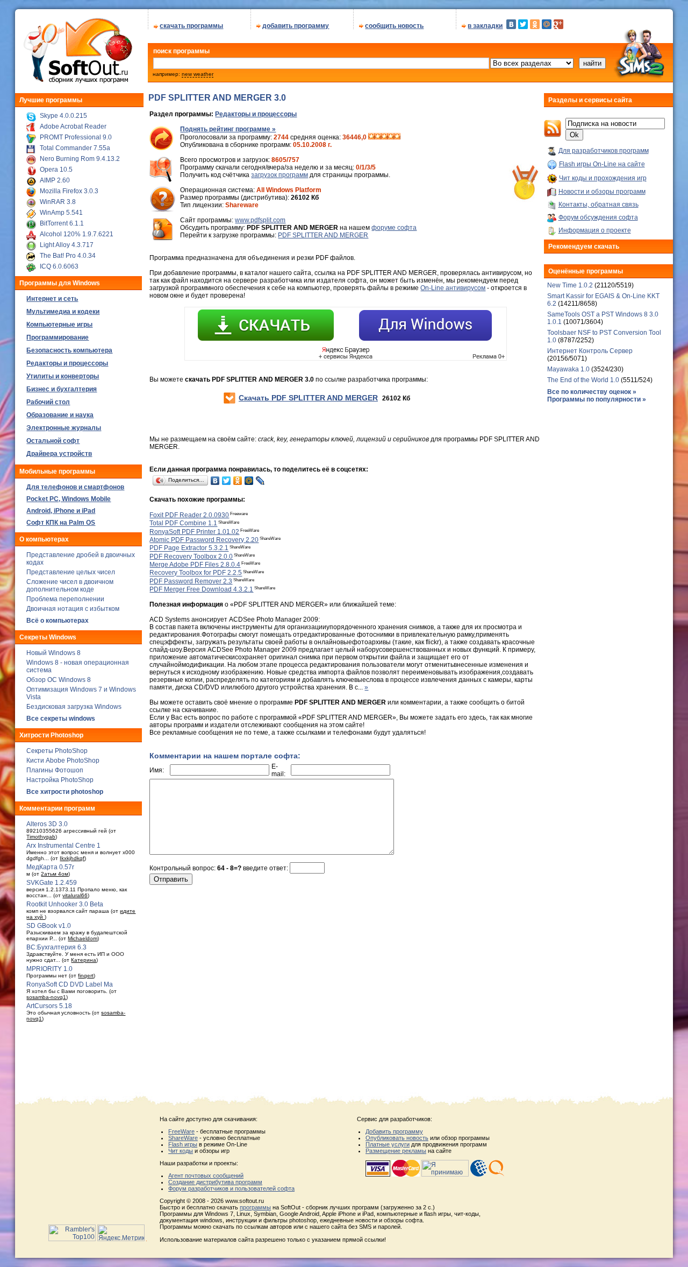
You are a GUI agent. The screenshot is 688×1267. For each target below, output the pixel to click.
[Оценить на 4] (391, 137)
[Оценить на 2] (378, 137)
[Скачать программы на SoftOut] (76, 83)
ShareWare (183, 1138)
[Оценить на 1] (371, 137)
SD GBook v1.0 (48, 926)
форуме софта (394, 227)
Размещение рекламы (396, 1151)
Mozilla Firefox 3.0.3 (69, 191)
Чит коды (180, 1151)
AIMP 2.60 (55, 180)
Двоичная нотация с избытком (72, 609)
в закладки (485, 26)
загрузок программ (279, 175)
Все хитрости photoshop (64, 792)
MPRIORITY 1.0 (49, 969)
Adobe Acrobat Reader (73, 126)
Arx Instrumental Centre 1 (63, 845)
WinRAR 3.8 (58, 202)
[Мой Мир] (546, 24)
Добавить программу (394, 1131)
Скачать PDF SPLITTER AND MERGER (308, 397)
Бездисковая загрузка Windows (73, 706)
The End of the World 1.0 (583, 380)
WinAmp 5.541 (61, 212)
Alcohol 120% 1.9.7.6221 (76, 234)
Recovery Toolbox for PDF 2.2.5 (195, 573)
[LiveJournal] (260, 481)
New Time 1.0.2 (570, 285)
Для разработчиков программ (603, 150)
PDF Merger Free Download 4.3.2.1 (201, 589)
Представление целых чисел (70, 572)
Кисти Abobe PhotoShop (62, 760)
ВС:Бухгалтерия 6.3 (56, 947)
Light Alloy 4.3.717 (67, 245)
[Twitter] (523, 24)
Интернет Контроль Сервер (590, 351)
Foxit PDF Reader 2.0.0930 (189, 515)
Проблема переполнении (65, 599)
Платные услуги (388, 1144)
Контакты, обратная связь (598, 204)
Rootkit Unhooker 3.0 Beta (64, 904)
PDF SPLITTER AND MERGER (323, 235)
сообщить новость (394, 26)
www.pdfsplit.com (260, 220)
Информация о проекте (594, 230)
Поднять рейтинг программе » (228, 129)
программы (255, 1207)
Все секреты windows (60, 718)
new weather (197, 74)
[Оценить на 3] (384, 137)
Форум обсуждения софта (598, 217)
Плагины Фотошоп (54, 770)
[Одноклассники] (535, 24)
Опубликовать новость (397, 1138)
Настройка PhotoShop (60, 780)
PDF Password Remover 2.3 (190, 581)
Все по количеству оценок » (591, 392)
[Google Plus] (558, 24)
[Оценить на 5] (397, 137)
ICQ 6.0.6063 (59, 266)
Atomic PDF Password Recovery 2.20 (204, 540)
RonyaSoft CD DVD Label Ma (69, 984)
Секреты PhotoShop (57, 751)
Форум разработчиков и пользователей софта (231, 1188)
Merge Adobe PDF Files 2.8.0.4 (194, 564)
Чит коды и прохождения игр (603, 178)
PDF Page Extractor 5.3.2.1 (188, 548)
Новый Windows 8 (53, 653)
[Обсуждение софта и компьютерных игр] (643, 79)
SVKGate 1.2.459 (51, 882)
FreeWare (181, 1131)
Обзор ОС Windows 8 (58, 680)
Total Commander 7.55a (75, 148)
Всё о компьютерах (57, 620)
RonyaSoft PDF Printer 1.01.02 (194, 532)
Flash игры (182, 1144)
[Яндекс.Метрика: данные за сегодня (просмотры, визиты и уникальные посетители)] (121, 1232)
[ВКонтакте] (511, 24)
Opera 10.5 (56, 169)
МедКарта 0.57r (50, 867)
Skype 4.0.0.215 (63, 115)
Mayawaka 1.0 (569, 369)
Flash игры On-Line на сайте (602, 164)
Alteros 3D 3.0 (47, 824)
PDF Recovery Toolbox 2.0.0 (191, 556)
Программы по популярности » (596, 399)
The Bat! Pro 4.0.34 (68, 255)
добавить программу (295, 26)
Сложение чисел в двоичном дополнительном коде (69, 585)
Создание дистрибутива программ (215, 1182)
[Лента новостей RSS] (552, 135)
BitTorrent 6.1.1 (62, 223)
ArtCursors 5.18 (49, 1006)
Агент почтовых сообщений (205, 1175)
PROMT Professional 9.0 (76, 137)
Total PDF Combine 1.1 (183, 523)
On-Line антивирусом (452, 288)
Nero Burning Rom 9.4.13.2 (80, 159)
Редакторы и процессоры (256, 114)
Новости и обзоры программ (602, 191)
